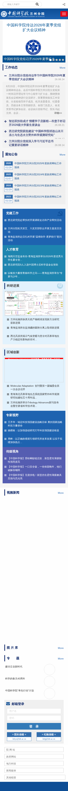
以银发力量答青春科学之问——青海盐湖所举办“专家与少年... (35, 275)
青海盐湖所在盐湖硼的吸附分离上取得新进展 (34, 327)
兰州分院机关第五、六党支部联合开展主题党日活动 (35, 230)
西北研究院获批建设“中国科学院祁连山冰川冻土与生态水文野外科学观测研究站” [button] (37, 134)
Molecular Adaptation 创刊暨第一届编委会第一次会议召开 (34, 387)
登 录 (34, 621)
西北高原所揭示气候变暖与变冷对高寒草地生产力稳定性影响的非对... (34, 338)
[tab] (34, 77)
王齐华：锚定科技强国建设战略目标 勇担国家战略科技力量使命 (35, 424)
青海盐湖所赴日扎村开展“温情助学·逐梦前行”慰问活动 (35, 238)
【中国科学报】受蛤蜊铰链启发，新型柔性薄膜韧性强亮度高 (35, 460)
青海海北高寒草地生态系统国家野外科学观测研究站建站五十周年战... (34, 396)
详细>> (58, 113)
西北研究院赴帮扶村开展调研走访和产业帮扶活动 (35, 220)
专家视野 (12, 415)
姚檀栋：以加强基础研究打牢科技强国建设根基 (33, 430)
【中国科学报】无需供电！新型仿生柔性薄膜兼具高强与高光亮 (35, 477)
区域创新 (13, 352)
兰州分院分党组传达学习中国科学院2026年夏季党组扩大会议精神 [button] (37, 77)
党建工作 (12, 213)
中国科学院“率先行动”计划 (19, 585)
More (62, 67)
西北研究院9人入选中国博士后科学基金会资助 (33, 264)
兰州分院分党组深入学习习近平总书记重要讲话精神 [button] (37, 143)
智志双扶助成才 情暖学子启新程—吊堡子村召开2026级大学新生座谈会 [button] (37, 123)
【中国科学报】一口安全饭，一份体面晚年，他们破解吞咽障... (35, 468)
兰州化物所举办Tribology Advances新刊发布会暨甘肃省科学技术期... (34, 404)
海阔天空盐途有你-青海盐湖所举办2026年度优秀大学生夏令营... (35, 258)
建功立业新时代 (13, 561)
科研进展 (13, 285)
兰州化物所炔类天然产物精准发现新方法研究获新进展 (34, 321)
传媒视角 (12, 451)
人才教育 (12, 249)
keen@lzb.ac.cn (46, 694)
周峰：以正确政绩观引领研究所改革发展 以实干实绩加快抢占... (35, 440)
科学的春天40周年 (15, 573)
